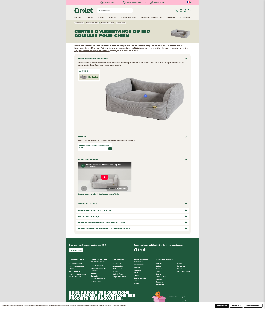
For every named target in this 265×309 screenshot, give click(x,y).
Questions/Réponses (98, 268)
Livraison (94, 271)
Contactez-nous (97, 265)
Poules (136, 283)
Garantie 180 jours (159, 2)
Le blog (115, 271)
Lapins (136, 281)
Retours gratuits (109, 2)
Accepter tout (222, 305)
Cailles (158, 266)
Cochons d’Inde (161, 277)
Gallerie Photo (118, 274)
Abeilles (137, 267)
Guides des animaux (164, 260)
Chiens (136, 275)
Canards (137, 270)
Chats (136, 273)
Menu (85, 71)
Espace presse (74, 271)
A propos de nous (75, 263)
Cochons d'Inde (140, 278)
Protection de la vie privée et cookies (173, 298)
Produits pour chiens (92, 22)
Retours (94, 273)
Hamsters (159, 282)
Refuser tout (236, 305)
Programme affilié (119, 277)
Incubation (160, 285)
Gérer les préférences (253, 305)
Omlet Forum (117, 269)
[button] (176, 259)
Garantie (94, 276)
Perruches (181, 266)
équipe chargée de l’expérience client (92, 50)
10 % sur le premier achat (133, 2)
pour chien (107, 22)
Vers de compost (183, 271)
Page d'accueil (79, 22)
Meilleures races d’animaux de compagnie (141, 262)
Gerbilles (159, 279)
